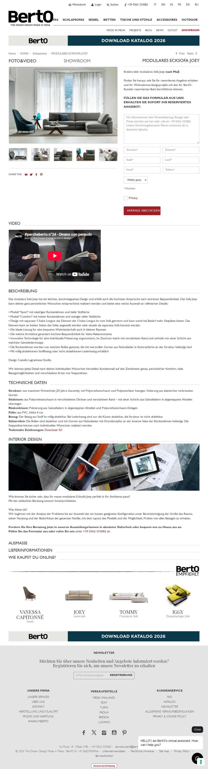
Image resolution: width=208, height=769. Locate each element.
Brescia (104, 717)
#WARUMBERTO (38, 721)
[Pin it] (41, 174)
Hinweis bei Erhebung (104, 766)
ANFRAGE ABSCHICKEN (143, 210)
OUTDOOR (190, 20)
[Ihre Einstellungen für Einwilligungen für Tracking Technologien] (201, 762)
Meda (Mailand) (104, 698)
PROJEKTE (135, 30)
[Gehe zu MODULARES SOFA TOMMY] (128, 595)
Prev (181, 53)
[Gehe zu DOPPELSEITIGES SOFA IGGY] (178, 595)
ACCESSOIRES (167, 20)
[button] (104, 223)
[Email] (26, 174)
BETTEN (109, 20)
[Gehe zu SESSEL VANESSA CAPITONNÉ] (30, 595)
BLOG (148, 30)
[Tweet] (31, 174)
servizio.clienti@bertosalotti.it (131, 746)
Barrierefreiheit (104, 756)
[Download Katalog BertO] (104, 43)
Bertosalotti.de (31, 18)
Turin (104, 707)
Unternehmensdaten (114, 751)
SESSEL (94, 20)
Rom (104, 702)
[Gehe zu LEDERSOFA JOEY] (79, 595)
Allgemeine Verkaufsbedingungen (169, 711)
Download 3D (53, 430)
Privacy (133, 198)
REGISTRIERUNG (121, 675)
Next (190, 53)
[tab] (36, 62)
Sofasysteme (40, 53)
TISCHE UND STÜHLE (136, 20)
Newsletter (169, 706)
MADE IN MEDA (116, 30)
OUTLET (173, 30)
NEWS (160, 30)
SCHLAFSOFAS (73, 20)
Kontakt (38, 706)
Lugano (104, 722)
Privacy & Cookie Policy (169, 716)
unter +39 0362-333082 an (92, 531)
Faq (169, 697)
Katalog (170, 702)
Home (12, 53)
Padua (104, 712)
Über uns (38, 702)
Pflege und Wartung (38, 716)
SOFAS (53, 20)
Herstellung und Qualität (38, 711)
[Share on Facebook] (36, 174)
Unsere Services (38, 697)
